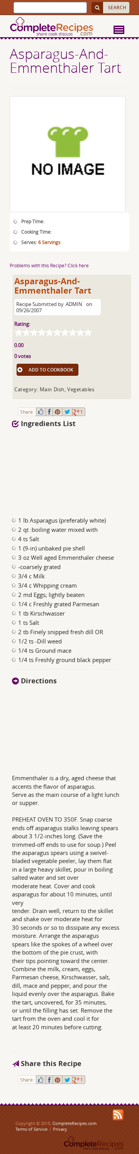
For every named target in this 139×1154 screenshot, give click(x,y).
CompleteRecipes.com (75, 1123)
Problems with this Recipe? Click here (49, 265)
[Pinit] (58, 412)
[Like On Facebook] (41, 412)
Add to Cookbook (51, 369)
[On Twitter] (67, 412)
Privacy (60, 1129)
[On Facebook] (49, 412)
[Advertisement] (55, 470)
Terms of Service (31, 1129)
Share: (27, 412)
